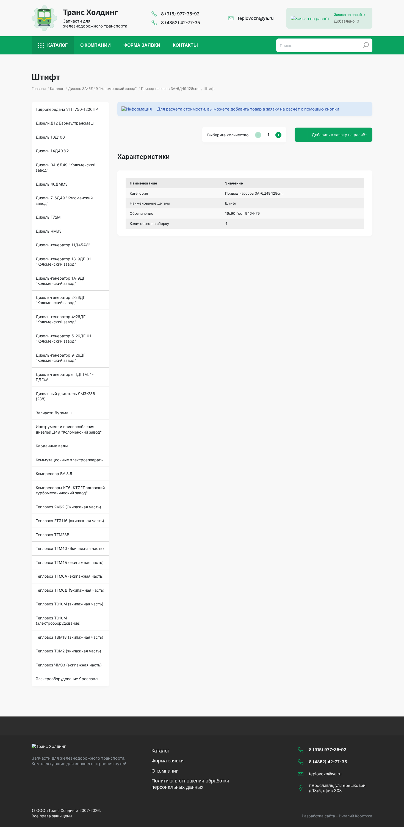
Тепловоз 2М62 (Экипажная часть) (68, 507)
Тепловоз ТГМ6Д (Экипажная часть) (70, 590)
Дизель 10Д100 (50, 137)
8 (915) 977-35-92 (180, 13)
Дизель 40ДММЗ (52, 184)
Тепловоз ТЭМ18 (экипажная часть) (69, 637)
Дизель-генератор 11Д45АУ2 (63, 244)
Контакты (185, 45)
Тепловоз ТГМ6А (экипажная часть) (70, 576)
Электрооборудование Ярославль (67, 678)
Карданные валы (52, 445)
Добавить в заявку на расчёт (339, 134)
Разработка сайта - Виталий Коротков (337, 816)
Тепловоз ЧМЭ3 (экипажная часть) (69, 665)
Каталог (57, 45)
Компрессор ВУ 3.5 (54, 473)
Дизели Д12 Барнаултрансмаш (64, 123)
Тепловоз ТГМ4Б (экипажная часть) (70, 562)
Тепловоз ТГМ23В (52, 534)
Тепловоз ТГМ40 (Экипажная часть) (70, 548)
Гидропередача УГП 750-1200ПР (67, 109)
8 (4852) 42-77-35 (180, 22)
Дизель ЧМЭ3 (49, 231)
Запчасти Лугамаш (53, 412)
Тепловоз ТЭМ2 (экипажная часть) (68, 651)
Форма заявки (141, 45)
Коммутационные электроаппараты (70, 459)
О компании (95, 45)
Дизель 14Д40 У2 (52, 150)
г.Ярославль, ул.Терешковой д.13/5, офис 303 (337, 788)
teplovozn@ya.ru (256, 18)
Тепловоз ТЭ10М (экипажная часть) (69, 604)
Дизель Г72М (48, 217)
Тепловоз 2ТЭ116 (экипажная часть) (70, 520)
